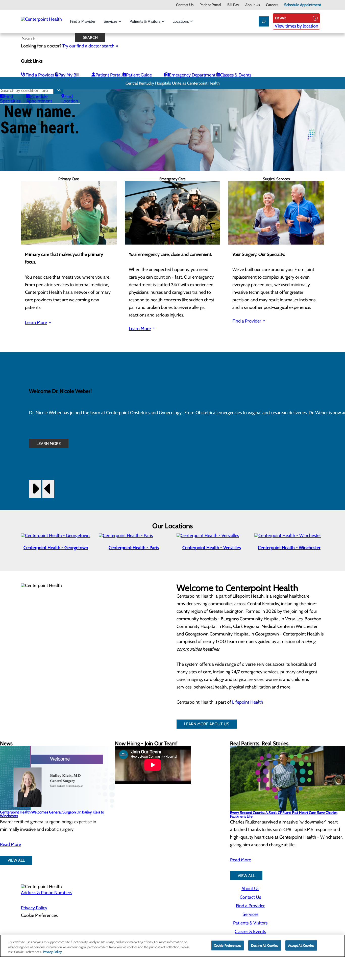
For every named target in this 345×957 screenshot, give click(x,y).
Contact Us (184, 5)
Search (90, 37)
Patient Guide (139, 75)
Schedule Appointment (302, 5)
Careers (272, 5)
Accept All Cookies (301, 945)
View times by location (296, 26)
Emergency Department (192, 75)
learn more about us (206, 724)
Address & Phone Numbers (46, 892)
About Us (252, 5)
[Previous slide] (48, 489)
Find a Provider (82, 21)
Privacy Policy (34, 908)
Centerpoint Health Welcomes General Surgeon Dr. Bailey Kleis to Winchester (52, 814)
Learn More (36, 322)
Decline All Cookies (264, 945)
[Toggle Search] (264, 21)
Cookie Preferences (227, 945)
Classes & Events (235, 75)
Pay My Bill (68, 75)
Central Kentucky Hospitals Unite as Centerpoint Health (173, 83)
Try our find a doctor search (88, 46)
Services (111, 21)
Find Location (69, 99)
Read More (10, 844)
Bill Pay (233, 5)
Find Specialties (10, 99)
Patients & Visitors (145, 21)
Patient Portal (210, 5)
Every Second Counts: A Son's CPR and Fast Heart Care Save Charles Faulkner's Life (283, 814)
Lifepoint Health (247, 702)
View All (16, 860)
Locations (181, 21)
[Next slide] (35, 489)
